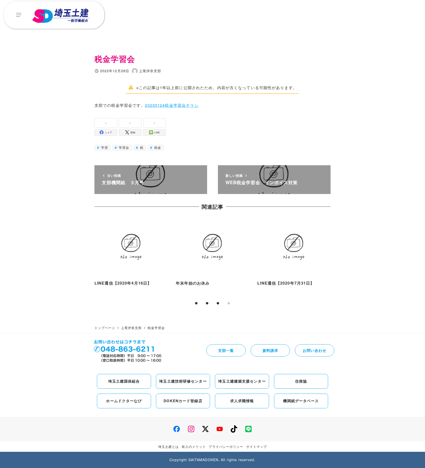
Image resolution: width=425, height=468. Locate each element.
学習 (104, 147)
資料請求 (270, 350)
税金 (157, 147)
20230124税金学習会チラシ (171, 105)
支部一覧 (226, 350)
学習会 (123, 147)
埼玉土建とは (168, 446)
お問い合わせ (315, 350)
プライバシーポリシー (226, 446)
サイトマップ (256, 446)
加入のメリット (194, 446)
